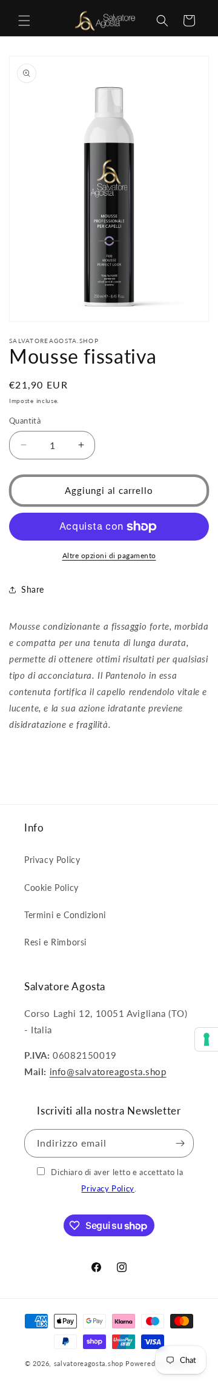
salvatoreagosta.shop (89, 1363)
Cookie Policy (51, 887)
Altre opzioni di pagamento (109, 555)
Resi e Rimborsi (55, 942)
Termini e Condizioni (65, 915)
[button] (24, 20)
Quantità (25, 420)
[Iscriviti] (180, 1143)
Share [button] (32, 589)
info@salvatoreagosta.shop (108, 1071)
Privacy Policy (52, 860)
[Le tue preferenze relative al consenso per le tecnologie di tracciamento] (206, 1039)
